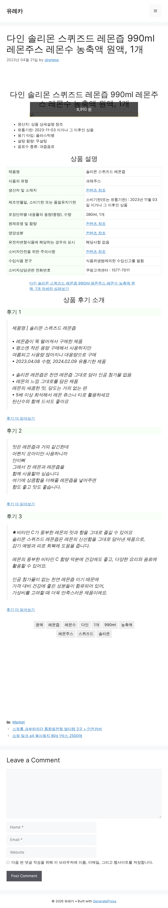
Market (18, 722)
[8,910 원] (84, 114)
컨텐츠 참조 (96, 190)
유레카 (15, 11)
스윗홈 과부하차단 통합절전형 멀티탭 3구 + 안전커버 (57, 729)
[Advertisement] (84, 79)
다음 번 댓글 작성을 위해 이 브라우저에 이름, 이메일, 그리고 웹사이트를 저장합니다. (82, 862)
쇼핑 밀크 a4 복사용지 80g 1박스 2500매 (47, 736)
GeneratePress (104, 901)
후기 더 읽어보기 (21, 418)
